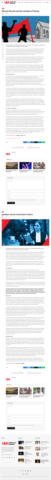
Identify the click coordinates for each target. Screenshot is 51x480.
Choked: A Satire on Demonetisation (17, 373)
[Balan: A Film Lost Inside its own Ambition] (12, 165)
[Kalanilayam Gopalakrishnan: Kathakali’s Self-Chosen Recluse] (21, 460)
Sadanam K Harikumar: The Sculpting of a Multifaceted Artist (28, 447)
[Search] (49, 2)
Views (3, 8)
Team (40, 2)
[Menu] (2, 2)
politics (20, 138)
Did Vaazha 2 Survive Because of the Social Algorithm (39, 171)
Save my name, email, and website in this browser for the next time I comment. (21, 199)
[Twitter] (3, 52)
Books (35, 2)
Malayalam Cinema (14, 138)
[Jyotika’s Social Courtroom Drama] (25, 232)
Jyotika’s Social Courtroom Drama (18, 147)
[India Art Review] (10, 2)
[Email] (3, 57)
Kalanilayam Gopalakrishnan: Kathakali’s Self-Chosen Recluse (28, 461)
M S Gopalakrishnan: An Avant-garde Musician (29, 442)
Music (22, 2)
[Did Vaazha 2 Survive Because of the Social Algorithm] (39, 165)
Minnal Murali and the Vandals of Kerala (34, 373)
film (7, 138)
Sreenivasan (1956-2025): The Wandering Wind (38, 396)
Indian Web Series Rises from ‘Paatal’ (33, 147)
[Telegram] (3, 59)
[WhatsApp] (3, 48)
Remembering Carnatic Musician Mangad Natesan (45, 448)
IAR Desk (6, 13)
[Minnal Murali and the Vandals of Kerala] (25, 29)
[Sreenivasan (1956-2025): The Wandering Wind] (39, 390)
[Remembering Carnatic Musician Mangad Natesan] (37, 448)
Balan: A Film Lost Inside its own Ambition (11, 171)
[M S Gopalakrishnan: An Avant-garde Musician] (21, 442)
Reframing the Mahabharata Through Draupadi (25, 171)
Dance (19, 2)
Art (24, 2)
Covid (20, 130)
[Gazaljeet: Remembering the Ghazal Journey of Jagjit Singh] (21, 453)
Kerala (10, 138)
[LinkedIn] (3, 55)
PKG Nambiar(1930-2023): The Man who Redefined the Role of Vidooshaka (44, 455)
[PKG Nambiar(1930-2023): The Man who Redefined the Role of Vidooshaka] (37, 454)
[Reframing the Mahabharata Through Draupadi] (25, 165)
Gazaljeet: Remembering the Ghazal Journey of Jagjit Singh (28, 454)
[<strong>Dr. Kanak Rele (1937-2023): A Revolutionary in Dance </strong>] (37, 461)
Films (38, 2)
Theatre (31, 2)
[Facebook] (3, 50)
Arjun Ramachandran (11, 135)
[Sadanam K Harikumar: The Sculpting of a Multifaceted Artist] (21, 447)
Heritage (27, 2)
